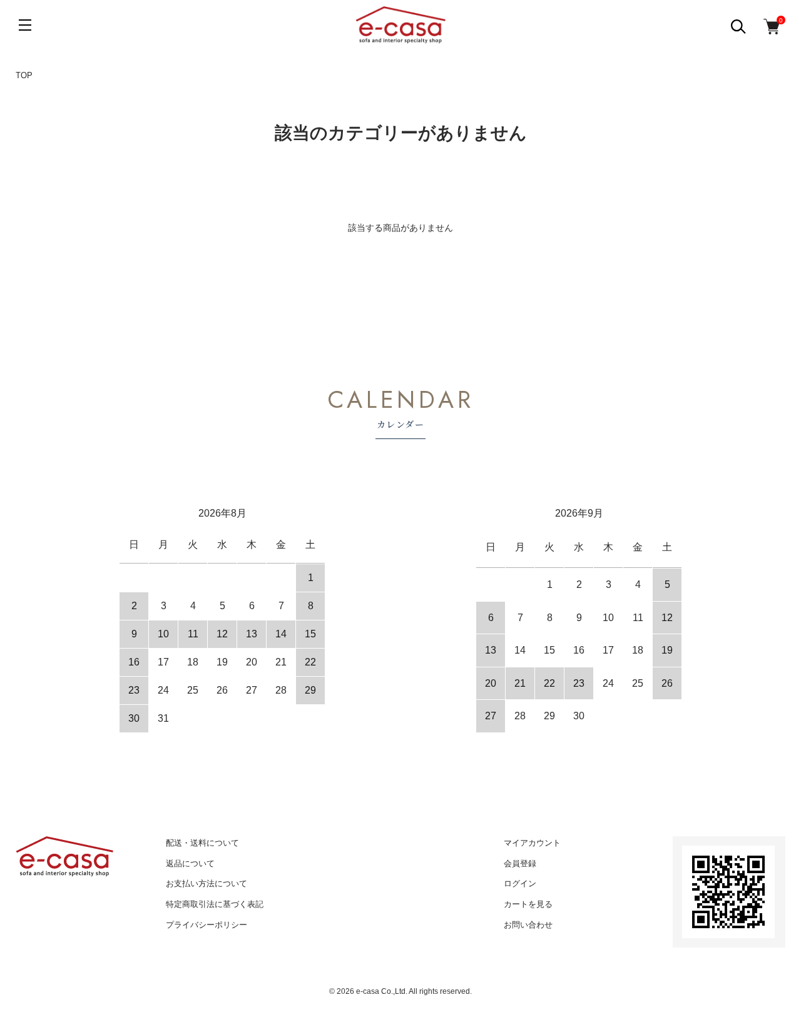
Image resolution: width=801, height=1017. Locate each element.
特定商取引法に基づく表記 (214, 904)
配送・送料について (202, 843)
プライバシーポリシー (206, 924)
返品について (190, 863)
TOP (24, 75)
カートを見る (528, 904)
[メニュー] (25, 25)
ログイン (520, 883)
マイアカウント (532, 843)
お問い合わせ (528, 924)
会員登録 (520, 863)
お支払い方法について (206, 883)
